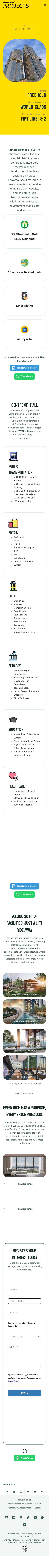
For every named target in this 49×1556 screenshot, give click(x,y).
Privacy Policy (13, 1533)
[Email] (42, 1491)
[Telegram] (28, 1491)
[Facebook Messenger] (21, 1517)
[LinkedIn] (21, 1491)
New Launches (24, 1500)
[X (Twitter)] (13, 1491)
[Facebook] (6, 1491)
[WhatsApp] (35, 1491)
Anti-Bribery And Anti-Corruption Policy (29, 1535)
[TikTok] (28, 1517)
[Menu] (45, 4)
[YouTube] (24, 1524)
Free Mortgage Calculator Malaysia (24, 1504)
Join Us (38, 1508)
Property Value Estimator (19, 1508)
